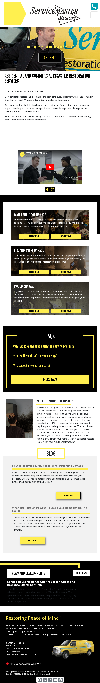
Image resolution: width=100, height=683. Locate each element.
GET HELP (50, 57)
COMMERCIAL (66, 236)
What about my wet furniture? (31, 366)
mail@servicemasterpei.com (23, 654)
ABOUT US (10, 625)
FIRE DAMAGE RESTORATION (44, 628)
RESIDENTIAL (34, 236)
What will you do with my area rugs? (35, 356)
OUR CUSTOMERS (36, 625)
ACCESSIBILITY (29, 632)
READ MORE (68, 495)
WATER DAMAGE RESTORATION (18, 628)
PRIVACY (18, 632)
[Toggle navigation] (94, 14)
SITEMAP (9, 632)
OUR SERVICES (21, 625)
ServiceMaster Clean (37, 635)
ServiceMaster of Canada (60, 635)
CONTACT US (79, 625)
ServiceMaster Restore (16, 635)
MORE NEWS (81, 573)
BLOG (69, 625)
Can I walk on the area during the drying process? (43, 346)
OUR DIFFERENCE (52, 625)
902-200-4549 (15, 651)
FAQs (63, 625)
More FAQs (50, 379)
